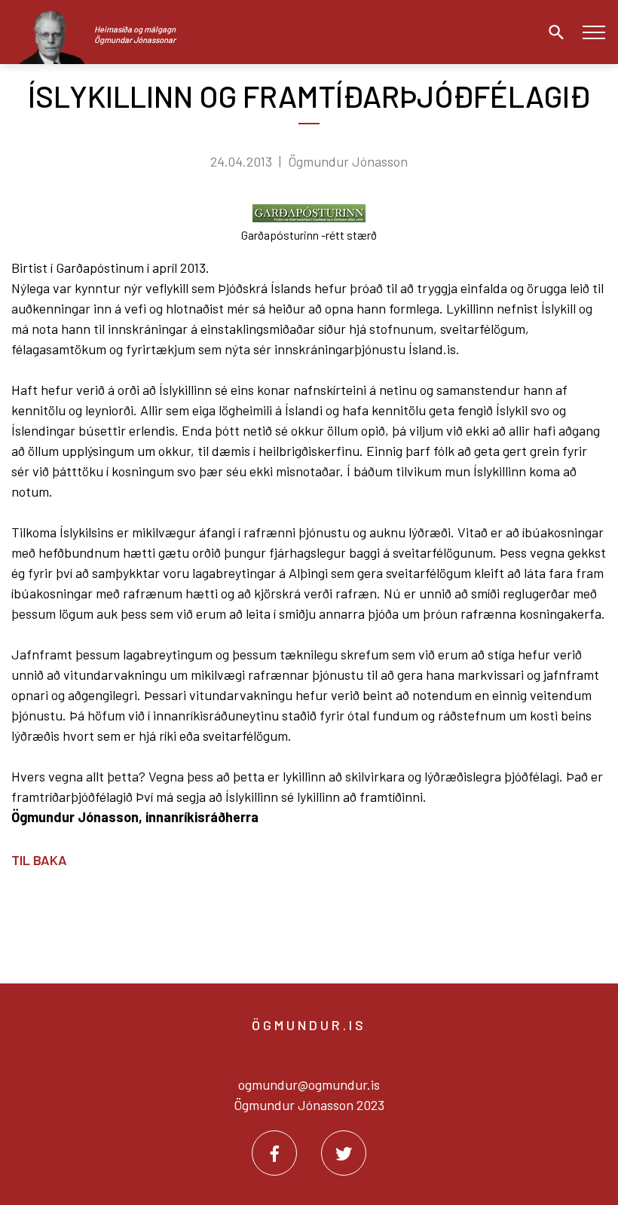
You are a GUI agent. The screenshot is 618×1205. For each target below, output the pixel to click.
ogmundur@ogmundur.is (309, 1084)
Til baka (39, 860)
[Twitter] (343, 1153)
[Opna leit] (552, 32)
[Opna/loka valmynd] (593, 32)
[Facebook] (274, 1153)
